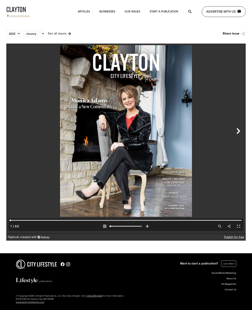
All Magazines (228, 284)
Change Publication (19, 15)
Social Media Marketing (224, 273)
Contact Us (230, 289)
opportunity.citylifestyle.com (30, 302)
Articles (84, 11)
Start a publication (164, 11)
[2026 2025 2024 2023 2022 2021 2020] (13, 33)
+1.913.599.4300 (94, 295)
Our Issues (132, 11)
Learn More (228, 263)
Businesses (107, 11)
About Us (231, 278)
